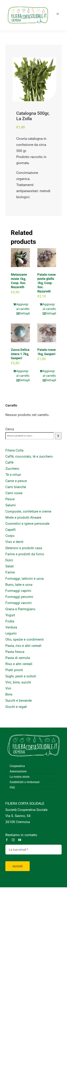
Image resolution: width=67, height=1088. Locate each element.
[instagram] (13, 839)
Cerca (9, 429)
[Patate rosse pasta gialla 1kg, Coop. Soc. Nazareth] (46, 257)
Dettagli (24, 313)
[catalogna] (34, 79)
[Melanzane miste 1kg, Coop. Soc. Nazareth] (20, 257)
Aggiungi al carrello (22, 306)
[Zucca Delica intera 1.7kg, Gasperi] (20, 333)
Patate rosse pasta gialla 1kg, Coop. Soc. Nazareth (46, 283)
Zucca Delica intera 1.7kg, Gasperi (20, 354)
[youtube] (19, 839)
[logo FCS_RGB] (27, 5)
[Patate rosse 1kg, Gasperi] (46, 333)
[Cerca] (58, 435)
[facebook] (6, 839)
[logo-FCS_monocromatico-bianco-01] (33, 733)
